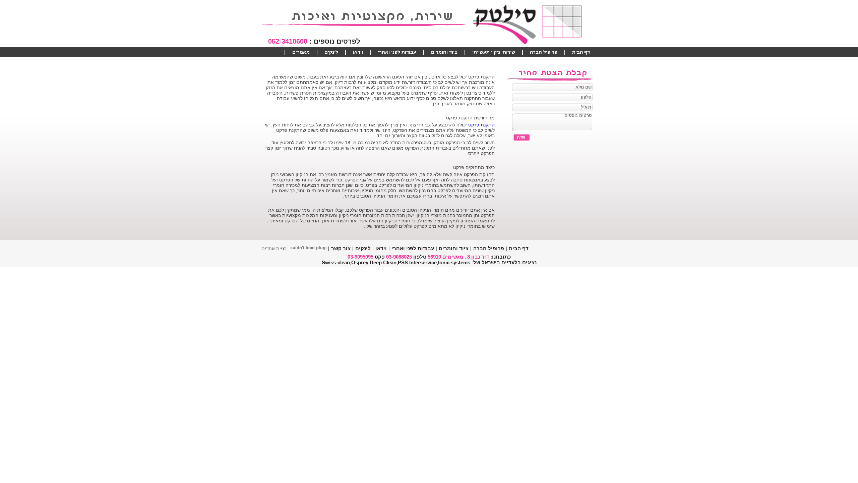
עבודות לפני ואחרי (397, 52)
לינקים (331, 52)
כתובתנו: (500, 257)
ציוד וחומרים (444, 52)
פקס (380, 257)
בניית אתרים (274, 248)
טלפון (419, 257)
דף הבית (581, 52)
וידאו (358, 52)
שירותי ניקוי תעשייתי (493, 52)
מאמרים (301, 52)
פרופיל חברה (543, 52)
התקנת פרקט (481, 124)
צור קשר (581, 62)
